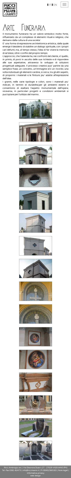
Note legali (63, 470)
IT (49, 4)
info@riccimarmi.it (31, 470)
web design (35, 476)
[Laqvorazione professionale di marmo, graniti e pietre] (10, 9)
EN (55, 4)
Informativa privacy (35, 473)
